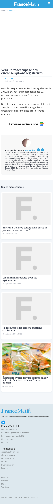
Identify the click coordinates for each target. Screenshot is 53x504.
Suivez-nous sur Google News (23, 124)
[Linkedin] (42, 149)
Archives (4, 442)
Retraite (4, 480)
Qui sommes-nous (9, 429)
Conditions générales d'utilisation (15, 433)
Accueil (3, 11)
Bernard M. (9, 79)
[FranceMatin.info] (26, 4)
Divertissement (7, 465)
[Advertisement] (26, 39)
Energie (4, 468)
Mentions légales (8, 439)
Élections (12, 11)
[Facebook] (38, 149)
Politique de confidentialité (12, 436)
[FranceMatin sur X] (3, 422)
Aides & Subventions (10, 452)
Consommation (7, 458)
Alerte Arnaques (8, 455)
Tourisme (5, 487)
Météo (4, 484)
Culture (4, 461)
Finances (5, 477)
